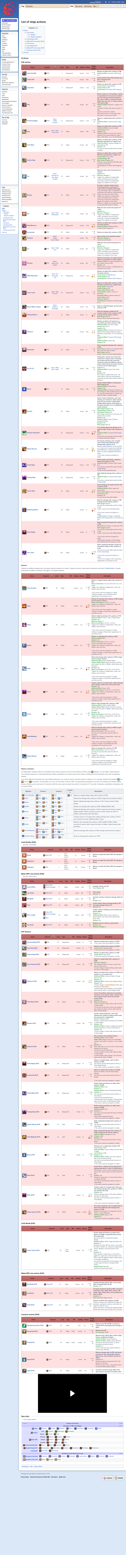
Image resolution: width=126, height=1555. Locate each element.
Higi (100, 507)
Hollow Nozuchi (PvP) (33, 1212)
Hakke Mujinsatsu (32, 275)
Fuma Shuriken (31, 588)
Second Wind (31, 887)
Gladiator (44, 1428)
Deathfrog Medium (32, 509)
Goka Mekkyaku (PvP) (33, 1137)
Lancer (51, 1437)
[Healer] (32, 1432)
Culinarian (111, 1456)
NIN (48, 176)
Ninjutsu (29, 195)
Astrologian (71, 1431)
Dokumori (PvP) (32, 981)
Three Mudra (105, 986)
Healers (35, 1432)
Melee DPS (48, 855)
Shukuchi (30, 238)
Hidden (109, 709)
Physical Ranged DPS (31, 1445)
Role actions (33, 876)
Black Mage (56, 1448)
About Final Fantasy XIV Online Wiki (40, 1477)
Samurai (67, 1439)
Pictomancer (95, 1448)
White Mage (60, 1431)
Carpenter (44, 1456)
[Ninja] (45, 176)
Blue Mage (45, 1450)
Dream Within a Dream (34, 307)
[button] (96, 6)
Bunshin (29, 411)
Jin (28, 249)
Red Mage (85, 1448)
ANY (50, 1325)
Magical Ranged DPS (32, 1448)
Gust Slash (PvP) (32, 948)
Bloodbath (30, 898)
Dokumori (30, 331)
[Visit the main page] (9, 9)
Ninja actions (38, 1466)
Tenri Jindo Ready (104, 552)
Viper (65, 1442)
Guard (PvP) (30, 1359)
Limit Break (32, 844)
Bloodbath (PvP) (32, 1284)
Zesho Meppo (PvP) (33, 1063)
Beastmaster (55, 1450)
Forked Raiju (31, 465)
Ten (28, 176)
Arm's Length (31, 915)
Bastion (100, 1428)
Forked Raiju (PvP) (32, 1093)
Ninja (58, 1442)
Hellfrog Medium (32, 314)
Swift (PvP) (30, 1293)
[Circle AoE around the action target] (92, 315)
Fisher (59, 1459)
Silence (117, 1354)
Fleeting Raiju (31, 477)
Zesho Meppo (101, 391)
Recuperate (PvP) (32, 1331)
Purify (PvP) (30, 1342)
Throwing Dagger (32, 120)
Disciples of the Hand (32, 1456)
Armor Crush (31, 292)
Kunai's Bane (31, 491)
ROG (48, 73)
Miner (43, 1459)
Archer (43, 1445)
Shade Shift (30, 79)
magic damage (100, 905)
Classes (69, 1423)
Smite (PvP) (30, 1305)
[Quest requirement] (55, 67)
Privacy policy (25, 1477)
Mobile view (62, 1477)
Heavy (109, 1354)
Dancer (67, 1445)
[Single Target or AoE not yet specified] (92, 74)
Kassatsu (30, 263)
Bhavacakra (30, 349)
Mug (28, 131)
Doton (106, 108)
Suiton (29, 714)
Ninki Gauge (117, 73)
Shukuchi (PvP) (32, 1046)
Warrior (71, 1428)
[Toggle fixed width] (109, 1)
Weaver (93, 1456)
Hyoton (29, 645)
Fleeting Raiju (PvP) (33, 1112)
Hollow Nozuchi (32, 449)
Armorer (63, 1456)
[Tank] (44, 918)
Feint (28, 905)
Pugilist (51, 1439)
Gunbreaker (90, 1428)
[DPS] (44, 855)
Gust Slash (30, 87)
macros (98, 781)
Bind (112, 1354)
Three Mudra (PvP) (32, 1002)
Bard (51, 1445)
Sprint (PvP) (30, 1370)
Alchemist (101, 1456)
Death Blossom (31, 225)
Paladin (53, 1428)
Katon (120, 448)
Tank (47, 918)
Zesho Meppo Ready (100, 1065)
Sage (58, 1434)
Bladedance (30, 861)
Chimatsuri (30, 867)
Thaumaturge (45, 1448)
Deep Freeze (99, 1356)
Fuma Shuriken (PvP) (33, 964)
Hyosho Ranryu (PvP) (33, 1124)
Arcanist (66, 1448)
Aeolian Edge (31, 160)
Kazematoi (108, 164)
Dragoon (59, 1437)
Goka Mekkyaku (102, 450)
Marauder (61, 1428)
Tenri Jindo (30, 552)
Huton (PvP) (30, 1175)
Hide (28, 104)
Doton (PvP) (30, 1195)
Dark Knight (80, 1428)
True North (30, 925)
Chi (28, 214)
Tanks (36, 1428)
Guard (108, 1071)
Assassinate (30, 232)
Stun (104, 1354)
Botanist (51, 1459)
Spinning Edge (31, 73)
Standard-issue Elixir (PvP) (35, 1325)
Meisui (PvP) (31, 1155)
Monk (59, 1439)
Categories (25, 1466)
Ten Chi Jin (30, 368)
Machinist (58, 1445)
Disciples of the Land (32, 1459)
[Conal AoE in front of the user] (92, 332)
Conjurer (50, 1431)
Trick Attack (30, 145)
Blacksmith (54, 1456)
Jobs (76, 1423)
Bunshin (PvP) (31, 1023)
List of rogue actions (29, 1419)
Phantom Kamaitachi (33, 432)
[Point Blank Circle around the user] (92, 226)
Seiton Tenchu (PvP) (33, 1250)
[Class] (47, 1325)
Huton (29, 668)
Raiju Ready (102, 468)
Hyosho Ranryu (31, 756)
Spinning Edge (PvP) (33, 942)
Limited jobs (34, 1451)
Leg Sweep (30, 893)
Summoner (75, 1448)
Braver (29, 855)
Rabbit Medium (110, 568)
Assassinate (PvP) (32, 1075)
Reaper (68, 1437)
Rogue (51, 1442)
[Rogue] (45, 73)
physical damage (108, 903)
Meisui (113, 350)
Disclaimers (54, 1477)
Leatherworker (83, 1456)
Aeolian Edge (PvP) (33, 954)
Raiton (29, 625)
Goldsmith (72, 1456)
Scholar (50, 1434)
